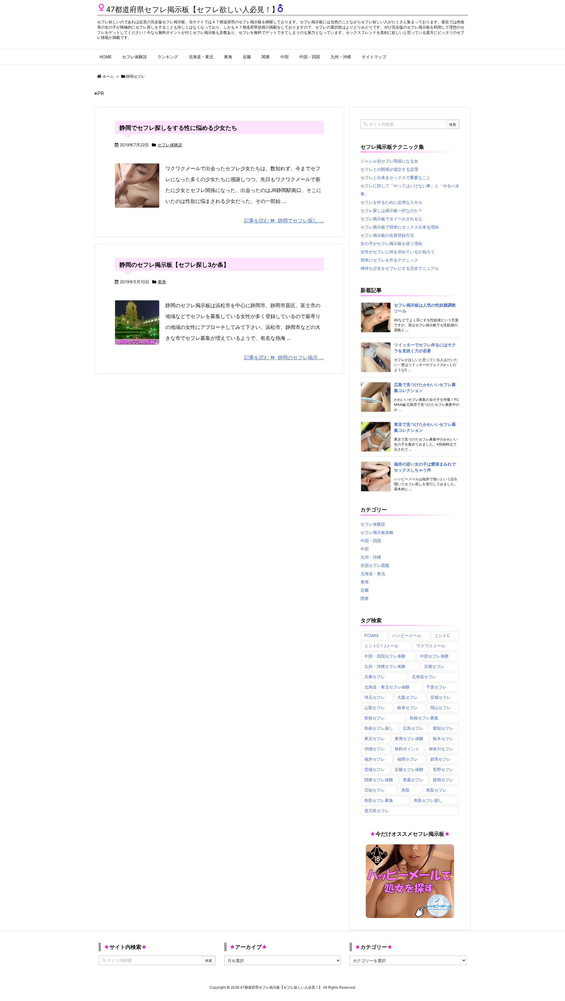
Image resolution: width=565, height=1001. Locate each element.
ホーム (108, 76)
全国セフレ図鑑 (374, 565)
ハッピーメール (406, 635)
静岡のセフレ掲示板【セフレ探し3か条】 (174, 264)
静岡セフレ (443, 779)
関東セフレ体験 (378, 779)
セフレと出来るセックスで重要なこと (395, 177)
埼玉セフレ (374, 697)
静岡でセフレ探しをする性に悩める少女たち (178, 127)
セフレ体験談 (169, 144)
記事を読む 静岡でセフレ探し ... (284, 221)
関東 (364, 598)
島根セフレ (374, 717)
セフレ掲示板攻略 (376, 532)
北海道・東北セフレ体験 (387, 686)
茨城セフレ (374, 769)
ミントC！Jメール (381, 645)
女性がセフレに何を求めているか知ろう (397, 251)
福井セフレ (374, 759)
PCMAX (371, 635)
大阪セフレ (407, 697)
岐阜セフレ (407, 707)
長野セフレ (443, 769)
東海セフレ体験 (409, 738)
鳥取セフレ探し (428, 800)
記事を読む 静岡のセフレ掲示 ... (284, 357)
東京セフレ (374, 738)
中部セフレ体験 (434, 655)
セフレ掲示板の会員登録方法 (387, 235)
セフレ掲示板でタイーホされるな (391, 218)
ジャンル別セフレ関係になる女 (389, 160)
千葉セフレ (436, 686)
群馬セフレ (440, 759)
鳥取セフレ (436, 789)
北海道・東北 (372, 573)
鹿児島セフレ (376, 810)
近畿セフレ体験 (409, 769)
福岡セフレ (407, 759)
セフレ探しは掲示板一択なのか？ (391, 210)
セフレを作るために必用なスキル (391, 202)
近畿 (364, 590)
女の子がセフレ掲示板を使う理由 (391, 243)
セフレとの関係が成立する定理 (389, 169)
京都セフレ (434, 666)
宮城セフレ (440, 697)
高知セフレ (374, 789)
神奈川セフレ (441, 748)
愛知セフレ (443, 728)
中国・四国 (370, 540)
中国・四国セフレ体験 (385, 655)
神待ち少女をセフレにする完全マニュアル (399, 268)
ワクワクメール (430, 645)
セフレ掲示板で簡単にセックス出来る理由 (399, 226)
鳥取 (405, 789)
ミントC (442, 635)
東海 (162, 281)
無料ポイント (407, 748)
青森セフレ (413, 779)
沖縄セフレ (374, 748)
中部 (364, 548)
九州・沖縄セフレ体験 (385, 666)
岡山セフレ (440, 707)
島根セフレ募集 (424, 717)
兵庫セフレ (374, 676)
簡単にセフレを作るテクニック (389, 259)
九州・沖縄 (370, 557)
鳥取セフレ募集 (378, 800)
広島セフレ (413, 728)
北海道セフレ (424, 676)
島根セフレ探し (378, 728)
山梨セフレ (374, 707)
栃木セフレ (443, 738)
